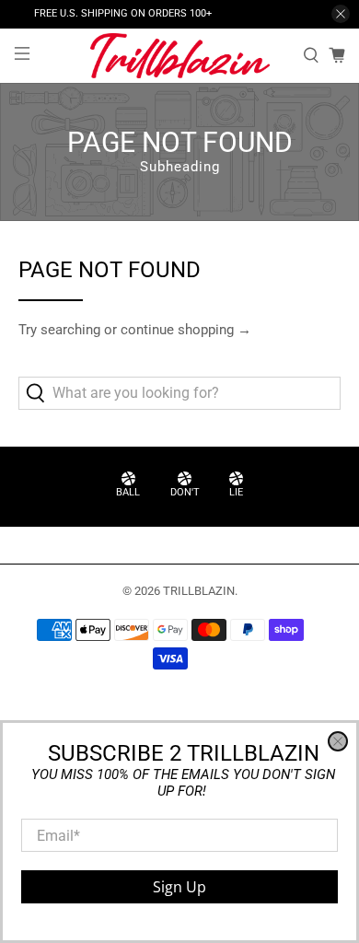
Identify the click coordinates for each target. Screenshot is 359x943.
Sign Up (179, 887)
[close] (338, 741)
